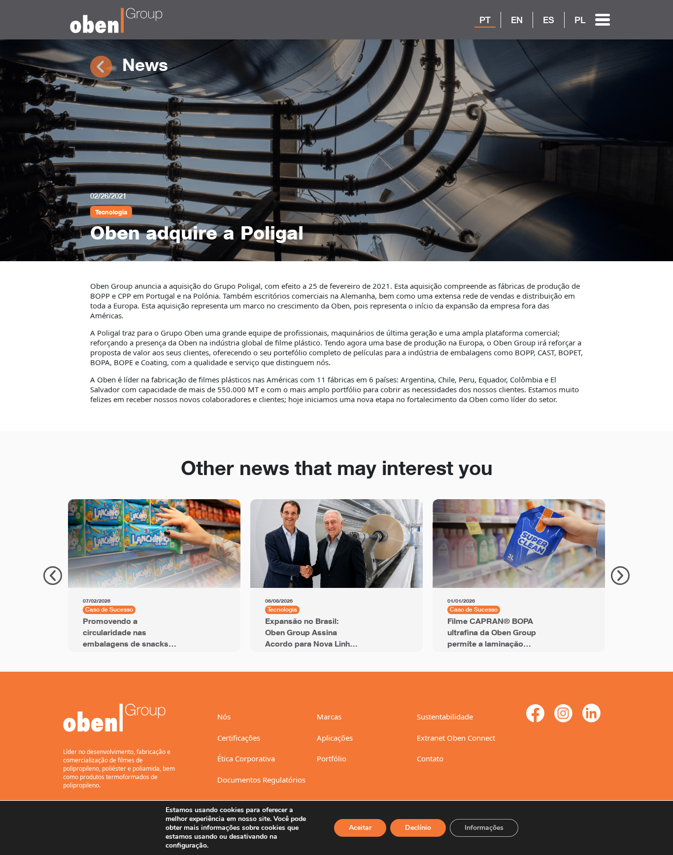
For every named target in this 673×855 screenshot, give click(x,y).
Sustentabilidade (445, 716)
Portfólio (331, 758)
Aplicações (335, 738)
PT (485, 19)
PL (579, 19)
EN (517, 19)
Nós (224, 716)
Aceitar (360, 827)
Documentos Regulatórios (261, 780)
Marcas (329, 716)
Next (620, 575)
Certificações (238, 738)
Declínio (418, 827)
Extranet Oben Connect (456, 738)
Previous (52, 575)
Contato (430, 758)
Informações (484, 827)
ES (548, 19)
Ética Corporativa (246, 758)
